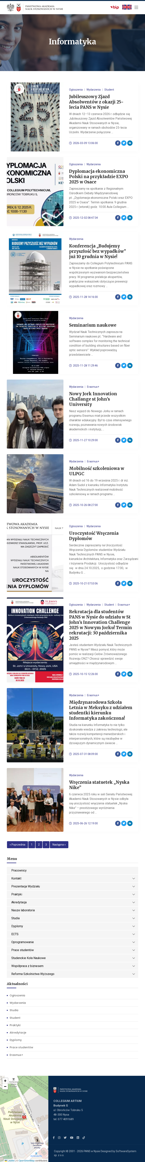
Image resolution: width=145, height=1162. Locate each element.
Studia (15, 918)
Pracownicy (19, 870)
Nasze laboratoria (23, 910)
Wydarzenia (18, 1003)
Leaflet (11, 1160)
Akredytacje (18, 1032)
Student (15, 1017)
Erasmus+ (16, 1055)
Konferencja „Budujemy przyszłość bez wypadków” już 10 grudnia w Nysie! (97, 251)
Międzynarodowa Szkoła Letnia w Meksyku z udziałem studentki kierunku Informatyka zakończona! (100, 710)
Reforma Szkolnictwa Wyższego (32, 974)
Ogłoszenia (17, 995)
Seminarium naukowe (92, 325)
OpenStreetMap (27, 1160)
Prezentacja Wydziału (25, 886)
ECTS (15, 934)
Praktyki (16, 894)
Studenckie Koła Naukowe (28, 958)
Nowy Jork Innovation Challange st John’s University (93, 399)
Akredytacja (19, 902)
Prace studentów (22, 950)
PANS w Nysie (92, 1151)
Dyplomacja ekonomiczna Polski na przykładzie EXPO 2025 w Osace (98, 177)
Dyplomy (17, 926)
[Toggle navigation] (136, 7)
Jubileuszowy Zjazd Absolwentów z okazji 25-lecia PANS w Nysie (96, 102)
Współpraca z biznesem (27, 966)
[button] (24, 1116)
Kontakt (16, 878)
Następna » (59, 844)
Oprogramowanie (22, 942)
